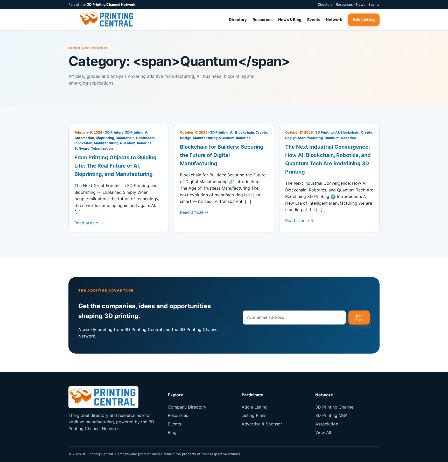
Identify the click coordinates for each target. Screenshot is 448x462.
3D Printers (114, 132)
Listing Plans (254, 415)
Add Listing (364, 19)
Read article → (88, 222)
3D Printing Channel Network (111, 4)
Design (185, 138)
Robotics (144, 143)
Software (81, 148)
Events (313, 19)
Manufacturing (106, 143)
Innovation (83, 143)
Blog (172, 432)
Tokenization (102, 148)
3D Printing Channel (334, 407)
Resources (262, 19)
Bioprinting (105, 138)
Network (334, 19)
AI (147, 132)
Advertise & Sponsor (262, 423)
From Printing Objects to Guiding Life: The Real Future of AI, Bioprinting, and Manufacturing (115, 165)
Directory (238, 19)
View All (323, 432)
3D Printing (134, 132)
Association (326, 423)
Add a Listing (255, 407)
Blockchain (125, 138)
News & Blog (290, 19)
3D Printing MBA (331, 415)
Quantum (127, 143)
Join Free (358, 317)
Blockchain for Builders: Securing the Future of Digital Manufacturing (221, 155)
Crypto (261, 132)
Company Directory (187, 407)
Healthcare (145, 138)
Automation (84, 138)
